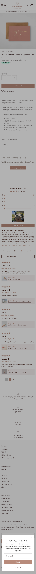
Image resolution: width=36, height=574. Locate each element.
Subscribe (18, 562)
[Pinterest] (20, 567)
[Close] (32, 538)
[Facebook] (15, 567)
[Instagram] (18, 567)
